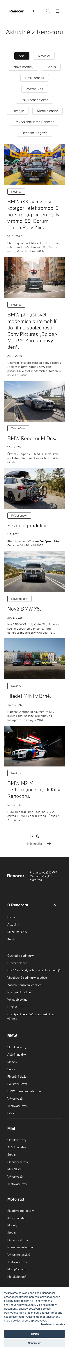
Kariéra (12, 939)
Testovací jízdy (17, 1106)
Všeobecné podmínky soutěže (27, 977)
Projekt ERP (15, 1007)
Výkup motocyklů (18, 1254)
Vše (22, 56)
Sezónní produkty (26, 525)
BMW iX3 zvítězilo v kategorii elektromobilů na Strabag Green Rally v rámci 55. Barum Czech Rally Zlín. (33, 214)
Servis (51, 67)
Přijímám (35, 1333)
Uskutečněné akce (34, 100)
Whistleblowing (17, 999)
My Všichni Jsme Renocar (35, 122)
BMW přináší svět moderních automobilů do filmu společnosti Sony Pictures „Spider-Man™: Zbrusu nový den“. (32, 330)
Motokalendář (47, 111)
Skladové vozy (16, 1047)
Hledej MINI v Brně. (29, 696)
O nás (11, 917)
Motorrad (15, 1199)
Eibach (11, 1113)
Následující (34, 843)
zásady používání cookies (35, 1308)
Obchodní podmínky (20, 955)
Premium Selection (20, 1247)
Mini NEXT (14, 1169)
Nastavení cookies (19, 992)
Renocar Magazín (34, 133)
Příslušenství (34, 78)
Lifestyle (17, 111)
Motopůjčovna (16, 1269)
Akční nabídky (16, 1054)
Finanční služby (17, 1076)
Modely (12, 1062)
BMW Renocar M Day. (31, 438)
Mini (11, 1128)
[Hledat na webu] (48, 11)
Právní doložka (17, 963)
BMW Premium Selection (24, 1091)
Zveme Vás (34, 89)
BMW (12, 1035)
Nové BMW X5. (24, 608)
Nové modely (23, 67)
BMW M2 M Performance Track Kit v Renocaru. (33, 789)
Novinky (44, 56)
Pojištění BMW (17, 1084)
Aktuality (13, 924)
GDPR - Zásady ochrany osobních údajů (34, 970)
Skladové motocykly (20, 1210)
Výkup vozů (15, 1098)
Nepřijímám (34, 1342)
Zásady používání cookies (24, 985)
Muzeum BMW (17, 932)
